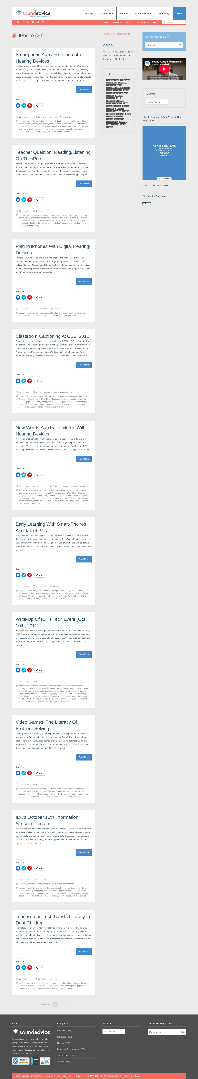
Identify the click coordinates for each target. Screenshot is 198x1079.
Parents (124, 13)
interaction (76, 891)
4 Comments (41, 486)
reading (37, 129)
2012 (28, 396)
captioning (52, 396)
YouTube (60, 407)
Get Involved (143, 22)
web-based (66, 896)
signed (47, 699)
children (75, 121)
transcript (84, 404)
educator (70, 983)
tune (66, 501)
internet (37, 399)
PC (24, 402)
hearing (27, 126)
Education (48, 392)
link (59, 126)
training (44, 132)
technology (112, 101)
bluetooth (52, 121)
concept (69, 490)
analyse (39, 888)
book (59, 121)
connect (35, 124)
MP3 (27, 316)
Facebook (23, 399)
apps (37, 215)
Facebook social (50, 891)
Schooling (164, 13)
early (28, 493)
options (37, 696)
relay (58, 402)
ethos (27, 691)
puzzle (42, 498)
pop (37, 316)
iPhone (54, 126)
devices (22, 493)
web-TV (75, 896)
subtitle (36, 404)
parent (58, 220)
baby (30, 490)
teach (82, 129)
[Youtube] (43, 22)
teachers (29, 132)
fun (37, 493)
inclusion (35, 126)
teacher (22, 132)
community (51, 688)
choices (22, 688)
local (21, 696)
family (21, 126)
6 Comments (41, 587)
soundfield (34, 896)
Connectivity (106, 13)
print (37, 498)
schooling (35, 699)
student (69, 129)
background (51, 686)
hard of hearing (36, 218)
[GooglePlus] (28, 22)
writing (53, 407)
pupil (28, 402)
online (64, 893)
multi (70, 496)
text (48, 988)
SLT (70, 498)
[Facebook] (23, 22)
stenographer (71, 402)
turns (41, 896)
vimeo (26, 407)
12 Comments (41, 309)
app (46, 121)
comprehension (75, 396)
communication (25, 124)
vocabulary (40, 407)
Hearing (89, 13)
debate (76, 688)
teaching (36, 132)
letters (39, 496)
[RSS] (18, 22)
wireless (60, 132)
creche (110, 127)
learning (35, 220)
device (64, 124)
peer (55, 696)
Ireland (84, 218)
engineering (38, 891)
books (64, 121)
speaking (28, 501)
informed (75, 691)
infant (48, 493)
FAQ (155, 22)
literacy (64, 126)
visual (50, 132)
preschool (73, 220)
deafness (57, 124)
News (179, 13)
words (66, 132)
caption (35, 490)
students (76, 129)
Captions (39, 392)
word (21, 503)
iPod (78, 218)
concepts (76, 490)
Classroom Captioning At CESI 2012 (52, 336)
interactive (62, 493)
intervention (33, 986)
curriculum (72, 888)
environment (81, 124)
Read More (84, 89)
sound (21, 501)
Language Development (69, 392)
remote (22, 699)
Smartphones (65, 117)
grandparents (50, 691)
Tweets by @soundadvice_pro (116, 34)
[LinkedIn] (33, 22)
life (70, 694)
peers (60, 696)
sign (61, 498)
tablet (49, 404)
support (65, 223)
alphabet (42, 686)
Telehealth (62, 1061)
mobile (81, 126)
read (31, 129)
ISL (46, 694)
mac (68, 399)
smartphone (82, 498)
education (72, 124)
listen (45, 496)
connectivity (43, 124)
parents (25, 129)
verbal (123, 124)
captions (60, 396)
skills (66, 498)
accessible (40, 121)
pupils (33, 402)
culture (51, 313)
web (59, 896)
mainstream (73, 126)
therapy (61, 501)
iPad (49, 126)
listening (51, 496)
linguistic (76, 694)
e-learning (29, 891)
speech (62, 129)
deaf (51, 124)
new (23, 498)
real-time (51, 402)
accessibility (30, 121)
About (128, 22)
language (23, 220)
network (80, 399)
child (69, 121)
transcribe (76, 404)
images (84, 983)
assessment (56, 888)
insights (83, 691)
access (22, 121)
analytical (46, 888)
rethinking (78, 893)
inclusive (42, 126)
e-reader (49, 983)
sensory (56, 498)
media (73, 399)
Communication (143, 13)
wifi (54, 132)
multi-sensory (78, 496)
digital (85, 396)
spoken (70, 699)
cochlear (83, 121)
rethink (70, 893)
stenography (82, 402)
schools (50, 129)
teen (61, 316)
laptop (40, 893)
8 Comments (41, 979)
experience (34, 691)
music (24, 596)
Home (106, 22)
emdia (21, 691)
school (43, 129)
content (64, 888)
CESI (67, 396)
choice (81, 686)
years (38, 503)
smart (75, 498)
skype (63, 402)
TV (45, 896)
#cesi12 (22, 396)
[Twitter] (38, 22)
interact (54, 493)
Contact (117, 22)
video (21, 407)
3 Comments (41, 117)
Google (31, 399)
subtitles (43, 404)
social (56, 129)
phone (32, 316)
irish (42, 694)
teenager (67, 316)
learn (30, 220)
